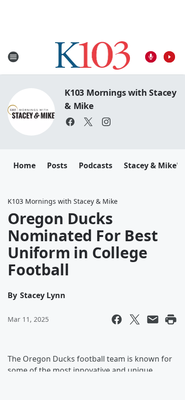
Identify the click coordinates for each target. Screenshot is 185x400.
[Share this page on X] (134, 319)
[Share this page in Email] (152, 319)
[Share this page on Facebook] (116, 319)
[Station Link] (92, 56)
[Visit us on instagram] (106, 121)
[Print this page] (170, 319)
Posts (57, 165)
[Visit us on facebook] (70, 121)
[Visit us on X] (88, 121)
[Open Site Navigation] (13, 57)
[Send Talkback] (151, 57)
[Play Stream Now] (169, 57)
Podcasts (95, 165)
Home (24, 165)
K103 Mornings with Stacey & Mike (63, 201)
